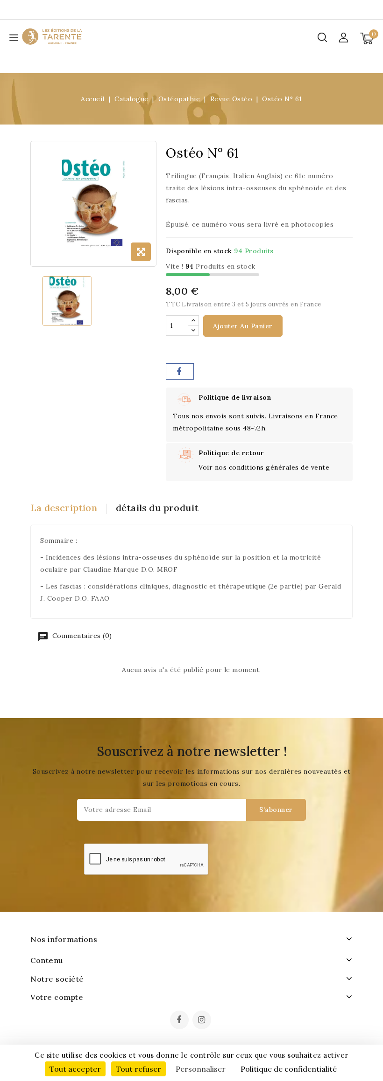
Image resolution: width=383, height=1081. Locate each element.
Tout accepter (75, 1069)
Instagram (202, 1021)
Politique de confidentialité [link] (289, 1069)
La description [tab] (63, 507)
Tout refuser (138, 1069)
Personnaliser (201, 1069)
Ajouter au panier (243, 326)
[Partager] (179, 371)
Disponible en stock (199, 251)
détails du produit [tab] (157, 507)
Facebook (180, 1021)
